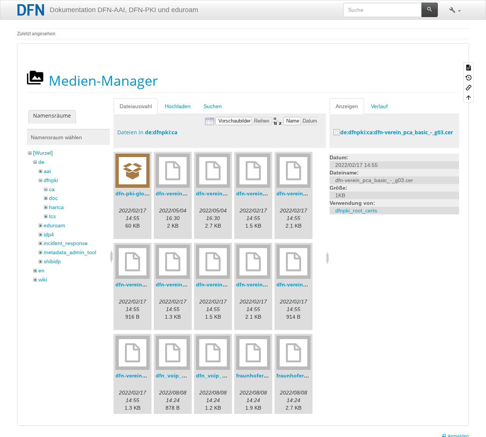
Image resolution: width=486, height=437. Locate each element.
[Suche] (429, 10)
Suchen (213, 106)
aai (47, 171)
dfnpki (51, 180)
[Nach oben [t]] (468, 97)
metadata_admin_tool (70, 252)
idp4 (49, 234)
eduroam (54, 225)
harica (56, 207)
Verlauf (379, 106)
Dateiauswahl (136, 106)
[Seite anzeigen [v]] (468, 67)
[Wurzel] (43, 153)
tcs (52, 216)
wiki (42, 280)
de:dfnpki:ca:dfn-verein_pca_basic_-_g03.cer (396, 132)
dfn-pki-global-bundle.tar (148, 193)
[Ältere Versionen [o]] (468, 77)
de (41, 162)
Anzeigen (347, 106)
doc (53, 198)
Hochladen (178, 106)
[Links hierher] (468, 87)
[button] (455, 9)
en (41, 270)
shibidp (52, 261)
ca (52, 189)
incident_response (66, 243)
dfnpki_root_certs (356, 210)
